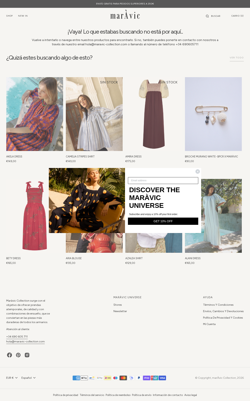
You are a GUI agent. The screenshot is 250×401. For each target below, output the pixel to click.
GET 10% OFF (163, 221)
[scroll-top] (241, 392)
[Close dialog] (198, 171)
